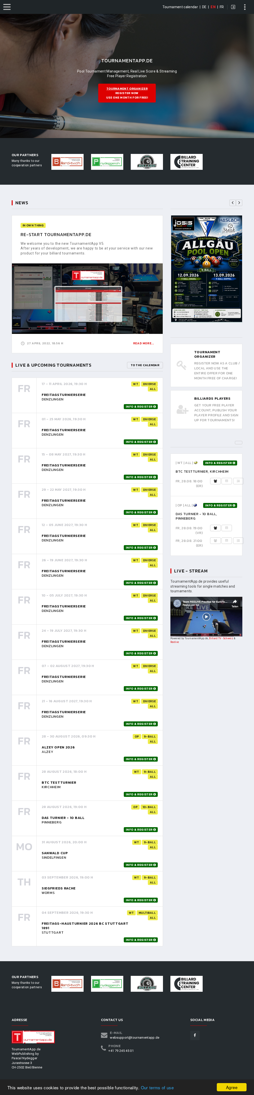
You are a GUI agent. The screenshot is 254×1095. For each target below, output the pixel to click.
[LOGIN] (233, 7)
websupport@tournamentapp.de (134, 1037)
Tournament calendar (180, 7)
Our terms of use (157, 1087)
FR (222, 7)
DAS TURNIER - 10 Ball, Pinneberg (196, 516)
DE (204, 7)
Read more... (143, 343)
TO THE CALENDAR (145, 365)
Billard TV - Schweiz (221, 638)
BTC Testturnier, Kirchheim (202, 471)
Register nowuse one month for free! (127, 93)
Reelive (174, 642)
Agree (231, 1087)
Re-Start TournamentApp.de (56, 234)
